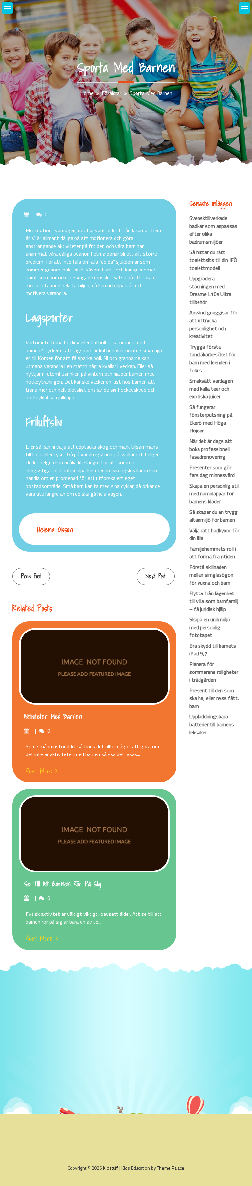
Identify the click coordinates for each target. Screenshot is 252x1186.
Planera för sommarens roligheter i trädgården (213, 672)
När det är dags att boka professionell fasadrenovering (210, 449)
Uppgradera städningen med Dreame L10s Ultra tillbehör (210, 290)
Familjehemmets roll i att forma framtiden (212, 552)
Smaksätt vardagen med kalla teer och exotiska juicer (211, 388)
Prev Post (31, 576)
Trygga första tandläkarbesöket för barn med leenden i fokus (212, 358)
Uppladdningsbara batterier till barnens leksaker (211, 724)
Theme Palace (170, 1167)
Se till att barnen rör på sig (62, 884)
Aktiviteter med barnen (53, 716)
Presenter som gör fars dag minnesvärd (212, 471)
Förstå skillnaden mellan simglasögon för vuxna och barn (211, 575)
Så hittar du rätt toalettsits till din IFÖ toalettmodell (213, 260)
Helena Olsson (55, 529)
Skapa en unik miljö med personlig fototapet (209, 627)
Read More (39, 771)
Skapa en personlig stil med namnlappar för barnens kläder (214, 493)
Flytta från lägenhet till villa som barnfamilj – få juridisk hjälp (213, 601)
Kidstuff (110, 1167)
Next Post (155, 576)
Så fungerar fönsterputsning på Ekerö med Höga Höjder (210, 418)
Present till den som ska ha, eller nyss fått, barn (214, 698)
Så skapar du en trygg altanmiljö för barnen (213, 516)
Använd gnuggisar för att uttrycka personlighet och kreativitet (213, 324)
